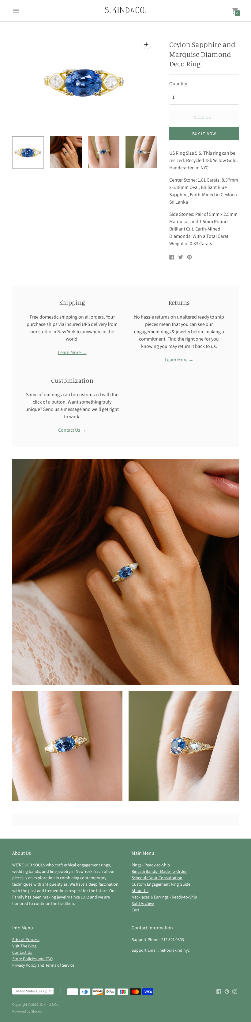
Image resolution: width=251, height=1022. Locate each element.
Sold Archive (143, 903)
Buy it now (204, 133)
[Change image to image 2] (65, 152)
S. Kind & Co (49, 1004)
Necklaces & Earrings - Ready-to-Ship (164, 897)
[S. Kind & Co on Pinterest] (226, 991)
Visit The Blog (24, 946)
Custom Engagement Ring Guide (161, 884)
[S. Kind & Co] (125, 10)
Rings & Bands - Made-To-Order (159, 871)
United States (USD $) (31, 991)
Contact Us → (72, 430)
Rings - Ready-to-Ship (151, 865)
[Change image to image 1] (28, 152)
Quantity (178, 84)
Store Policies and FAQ (32, 958)
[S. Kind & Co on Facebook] (218, 991)
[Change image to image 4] (141, 152)
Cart (135, 910)
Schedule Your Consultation (157, 877)
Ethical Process (25, 939)
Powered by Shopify (27, 1011)
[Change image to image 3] (103, 152)
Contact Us (22, 952)
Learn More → (72, 352)
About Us (140, 890)
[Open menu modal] (16, 10)
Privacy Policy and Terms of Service (43, 965)
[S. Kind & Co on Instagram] (234, 991)
